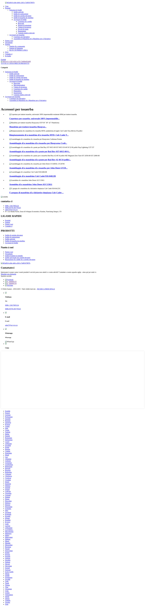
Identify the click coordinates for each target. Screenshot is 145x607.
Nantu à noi (9, 41)
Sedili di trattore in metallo (14, 256)
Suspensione (18, 93)
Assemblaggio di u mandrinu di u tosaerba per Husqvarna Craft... (38, 143)
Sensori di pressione (24, 25)
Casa (6, 6)
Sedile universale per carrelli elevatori (17, 258)
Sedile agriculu (19, 12)
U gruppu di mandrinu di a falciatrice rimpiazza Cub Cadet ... (36, 192)
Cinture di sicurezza (24, 27)
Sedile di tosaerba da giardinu (23, 18)
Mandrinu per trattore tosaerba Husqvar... (27, 127)
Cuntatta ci (8, 54)
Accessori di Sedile (20, 20)
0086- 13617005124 (12, 206)
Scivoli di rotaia (23, 29)
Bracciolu (17, 83)
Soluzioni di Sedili (15, 10)
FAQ (6, 52)
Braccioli (21, 23)
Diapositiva (17, 91)
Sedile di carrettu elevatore (22, 16)
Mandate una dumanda (8, 274)
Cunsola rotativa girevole (26, 33)
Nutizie (7, 44)
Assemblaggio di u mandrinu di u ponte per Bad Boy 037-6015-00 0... (39, 151)
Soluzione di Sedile (11, 72)
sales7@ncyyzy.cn (11, 210)
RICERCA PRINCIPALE (46, 289)
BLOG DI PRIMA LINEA (18, 50)
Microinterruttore (19, 85)
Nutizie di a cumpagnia (17, 46)
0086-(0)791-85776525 (13, 208)
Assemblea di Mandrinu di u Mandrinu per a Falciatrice (32, 39)
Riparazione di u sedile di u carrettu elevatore (20, 259)
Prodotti (7, 8)
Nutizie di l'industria (16, 48)
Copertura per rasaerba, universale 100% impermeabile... (34, 118)
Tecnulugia (9, 42)
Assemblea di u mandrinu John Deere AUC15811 (30, 184)
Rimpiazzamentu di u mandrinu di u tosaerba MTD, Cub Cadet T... (39, 135)
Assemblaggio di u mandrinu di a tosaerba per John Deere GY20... (38, 168)
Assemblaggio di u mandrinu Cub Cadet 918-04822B (32, 176)
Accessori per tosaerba (16, 35)
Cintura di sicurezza (20, 87)
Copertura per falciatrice (22, 37)
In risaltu (8, 56)
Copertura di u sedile (25, 21)
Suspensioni (22, 31)
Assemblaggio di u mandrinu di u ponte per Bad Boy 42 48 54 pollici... (40, 160)
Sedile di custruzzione (21, 14)
